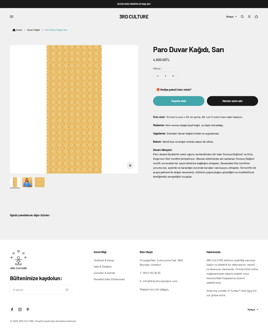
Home (19, 29)
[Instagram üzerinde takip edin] (20, 309)
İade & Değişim (103, 266)
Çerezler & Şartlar (104, 272)
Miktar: (157, 68)
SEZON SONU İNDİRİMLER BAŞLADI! (134, 4)
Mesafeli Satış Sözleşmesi (109, 279)
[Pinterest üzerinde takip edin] (28, 309)
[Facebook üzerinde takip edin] (12, 309)
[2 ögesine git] (27, 182)
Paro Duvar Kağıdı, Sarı (56, 29)
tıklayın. (164, 289)
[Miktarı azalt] (157, 76)
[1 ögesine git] (15, 182)
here (250, 290)
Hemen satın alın (232, 101)
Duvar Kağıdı (33, 29)
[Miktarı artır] (173, 76)
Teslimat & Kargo (104, 260)
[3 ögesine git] (40, 182)
